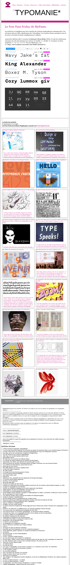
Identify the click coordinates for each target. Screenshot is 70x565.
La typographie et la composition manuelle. (14, 523)
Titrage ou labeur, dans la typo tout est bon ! (15, 554)
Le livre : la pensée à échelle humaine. (13, 536)
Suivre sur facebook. (11, 433)
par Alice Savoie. (13, 484)
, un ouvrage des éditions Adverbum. (26, 511)
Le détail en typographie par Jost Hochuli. (14, 487)
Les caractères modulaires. (10, 551)
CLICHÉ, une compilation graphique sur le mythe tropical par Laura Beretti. (23, 488)
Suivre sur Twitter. (10, 436)
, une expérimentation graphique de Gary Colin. (20, 510)
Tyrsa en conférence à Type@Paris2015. (13, 503)
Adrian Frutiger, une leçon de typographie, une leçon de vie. (19, 489)
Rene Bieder (42, 39)
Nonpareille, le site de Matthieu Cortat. (13, 520)
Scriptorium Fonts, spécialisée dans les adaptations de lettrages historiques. (23, 478)
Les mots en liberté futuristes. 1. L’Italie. (13, 561)
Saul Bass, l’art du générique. (10, 481)
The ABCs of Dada (7, 470)
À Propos (26, 5)
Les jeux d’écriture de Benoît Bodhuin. (13, 473)
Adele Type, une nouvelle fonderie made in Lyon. (16, 456)
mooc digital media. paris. (10, 475)
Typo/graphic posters (8, 457)
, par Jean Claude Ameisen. (12, 504)
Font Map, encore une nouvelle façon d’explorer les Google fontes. (20, 453)
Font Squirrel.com (43, 126)
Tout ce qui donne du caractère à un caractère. (15, 552)
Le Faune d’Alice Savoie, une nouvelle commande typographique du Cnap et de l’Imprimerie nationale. (30, 451)
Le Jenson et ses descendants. (10, 522)
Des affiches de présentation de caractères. (14, 516)
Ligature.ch (6, 476)
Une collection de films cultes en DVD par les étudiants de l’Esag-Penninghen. (23, 495)
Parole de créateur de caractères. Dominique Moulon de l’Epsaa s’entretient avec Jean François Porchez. (30, 463)
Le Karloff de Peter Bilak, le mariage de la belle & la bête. (18, 519)
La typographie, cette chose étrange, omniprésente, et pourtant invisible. (22, 563)
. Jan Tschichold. (30, 547)
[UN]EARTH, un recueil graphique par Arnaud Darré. (17, 491)
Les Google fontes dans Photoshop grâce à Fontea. (16, 472)
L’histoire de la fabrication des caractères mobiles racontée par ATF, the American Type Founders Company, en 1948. (34, 485)
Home (14, 5)
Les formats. (6, 532)
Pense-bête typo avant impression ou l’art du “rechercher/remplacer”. (21, 529)
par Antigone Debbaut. (17, 525)
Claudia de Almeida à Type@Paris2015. (13, 497)
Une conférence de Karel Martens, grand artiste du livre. (18, 465)
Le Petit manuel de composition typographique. (15, 449)
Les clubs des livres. (8, 545)
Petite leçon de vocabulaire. (10, 555)
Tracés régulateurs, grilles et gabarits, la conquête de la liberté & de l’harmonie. (24, 530)
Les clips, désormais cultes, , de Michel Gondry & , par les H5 (25, 541)
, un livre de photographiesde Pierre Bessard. (15, 534)
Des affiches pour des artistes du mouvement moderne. (17, 548)
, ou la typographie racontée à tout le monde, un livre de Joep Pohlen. (27, 513)
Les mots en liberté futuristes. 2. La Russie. (14, 560)
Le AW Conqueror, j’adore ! (10, 549)
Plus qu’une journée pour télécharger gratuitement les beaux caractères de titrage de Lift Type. (28, 500)
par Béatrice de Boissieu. (15, 528)
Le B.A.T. (5, 526)
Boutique (20, 5)
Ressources (33, 5)
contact (18, 402)
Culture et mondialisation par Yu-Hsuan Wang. (20, 498)
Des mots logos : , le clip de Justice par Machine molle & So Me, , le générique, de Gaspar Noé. (33, 539)
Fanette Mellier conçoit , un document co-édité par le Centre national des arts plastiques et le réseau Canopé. (35, 493)
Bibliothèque (56, 5)
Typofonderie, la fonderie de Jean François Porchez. (16, 517)
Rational (33, 39)
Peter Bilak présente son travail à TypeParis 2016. (16, 468)
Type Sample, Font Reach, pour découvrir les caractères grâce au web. (21, 462)
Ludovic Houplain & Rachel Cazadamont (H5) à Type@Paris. (19, 501)
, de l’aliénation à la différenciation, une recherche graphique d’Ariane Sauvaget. (27, 508)
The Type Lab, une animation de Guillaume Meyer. (16, 459)
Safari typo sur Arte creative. (10, 466)
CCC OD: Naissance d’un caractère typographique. (16, 454)
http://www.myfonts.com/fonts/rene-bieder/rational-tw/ (27, 44)
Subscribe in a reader (8, 443)
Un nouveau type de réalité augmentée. (13, 479)
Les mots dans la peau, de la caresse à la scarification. (17, 538)
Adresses (63, 5)
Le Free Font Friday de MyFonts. (26, 26)
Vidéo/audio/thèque (44, 5)
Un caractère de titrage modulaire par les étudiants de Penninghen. (20, 460)
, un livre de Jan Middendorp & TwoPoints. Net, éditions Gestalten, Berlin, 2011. (34, 557)
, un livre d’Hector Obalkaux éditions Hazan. (12, 543)
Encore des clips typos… (9, 482)
